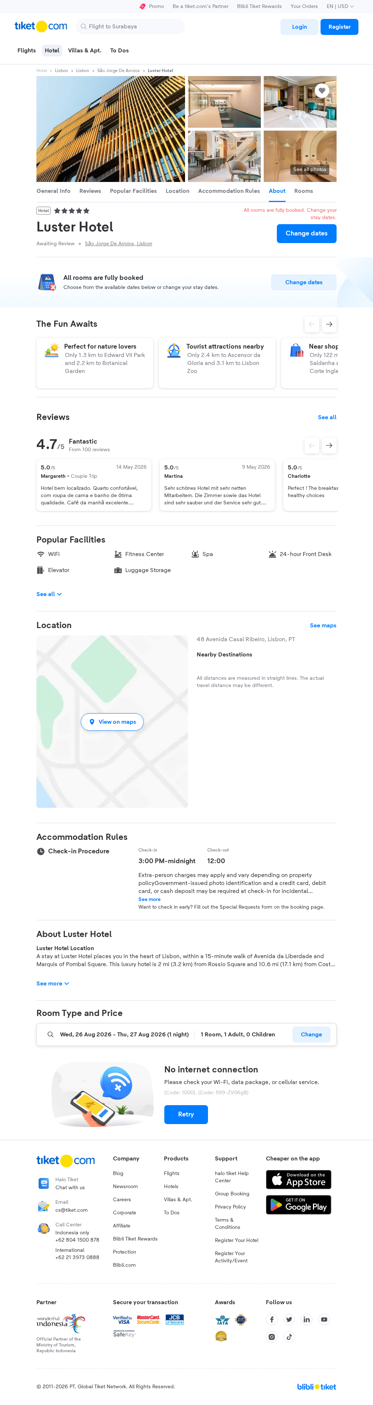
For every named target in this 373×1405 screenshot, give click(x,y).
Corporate (124, 1213)
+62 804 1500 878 (77, 1240)
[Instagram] (272, 1337)
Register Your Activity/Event (231, 1257)
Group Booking (232, 1194)
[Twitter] (289, 1319)
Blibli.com (124, 1265)
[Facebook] (272, 1319)
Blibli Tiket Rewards (259, 6)
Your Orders (304, 6)
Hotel (41, 71)
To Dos (172, 1213)
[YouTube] (324, 1319)
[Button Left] (312, 445)
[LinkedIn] (307, 1319)
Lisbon (61, 71)
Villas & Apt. (178, 1199)
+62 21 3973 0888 (77, 1257)
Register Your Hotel (236, 1240)
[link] (299, 27)
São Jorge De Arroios (118, 71)
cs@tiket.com (71, 1210)
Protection (124, 1252)
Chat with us (70, 1187)
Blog (118, 1173)
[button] (112, 721)
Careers (122, 1199)
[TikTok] (289, 1337)
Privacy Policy (230, 1207)
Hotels (171, 1186)
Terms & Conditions (227, 1224)
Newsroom (125, 1186)
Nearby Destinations (224, 654)
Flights (172, 1173)
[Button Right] (329, 445)
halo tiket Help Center (232, 1177)
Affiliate (121, 1226)
